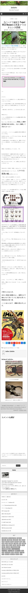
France (12, 541)
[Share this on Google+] (12, 343)
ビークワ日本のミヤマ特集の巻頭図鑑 (10, 45)
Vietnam (8, 547)
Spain (7, 545)
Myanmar (10, 543)
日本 (3, 554)
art (19, 540)
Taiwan (14, 545)
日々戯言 (22, 552)
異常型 (17, 554)
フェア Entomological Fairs (8, 505)
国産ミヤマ (17, 550)
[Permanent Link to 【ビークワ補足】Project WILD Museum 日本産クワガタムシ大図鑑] (14, 37)
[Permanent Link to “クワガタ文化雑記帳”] (14, 369)
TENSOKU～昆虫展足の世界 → (20, 410)
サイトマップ (4, 581)
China (3, 541)
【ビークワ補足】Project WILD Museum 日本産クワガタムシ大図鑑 (14, 25)
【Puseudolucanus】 (15, 547)
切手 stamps (4, 511)
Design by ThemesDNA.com (14, 591)
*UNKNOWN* (9, 540)
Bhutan (23, 540)
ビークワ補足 (16, 347)
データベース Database (7, 502)
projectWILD (10, 347)
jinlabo (6, 29)
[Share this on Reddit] (17, 343)
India (21, 541)
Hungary (16, 541)
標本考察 (12, 554)
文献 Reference (5, 519)
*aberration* (4, 538)
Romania (24, 543)
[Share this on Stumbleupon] (19, 343)
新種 (12, 552)
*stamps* (4, 540)
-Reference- (15, 540)
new (20, 543)
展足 (23, 550)
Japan (3, 543)
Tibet (23, 545)
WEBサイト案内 (14, 18)
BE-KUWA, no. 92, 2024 (7, 564)
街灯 (21, 554)
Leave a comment (20, 29)
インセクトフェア (15, 549)
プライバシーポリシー (6, 584)
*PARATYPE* (19, 538)
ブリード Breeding (6, 508)
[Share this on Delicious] (14, 345)
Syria (11, 545)
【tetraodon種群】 (6, 549)
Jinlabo (14, 7)
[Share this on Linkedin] (24, 343)
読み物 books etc (5, 530)
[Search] (27, 13)
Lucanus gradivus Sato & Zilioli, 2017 (10, 573)
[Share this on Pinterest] (14, 343)
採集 (3, 552)
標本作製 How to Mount (7, 525)
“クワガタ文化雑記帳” (14, 379)
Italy (24, 541)
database (7, 541)
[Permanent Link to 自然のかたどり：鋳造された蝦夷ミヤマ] (14, 390)
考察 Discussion (5, 528)
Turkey (3, 547)
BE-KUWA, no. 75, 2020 (7, 561)
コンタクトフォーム (6, 578)
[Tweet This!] (7, 343)
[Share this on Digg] (22, 343)
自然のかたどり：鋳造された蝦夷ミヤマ (14, 400)
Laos (6, 543)
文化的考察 (7, 552)
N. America (16, 543)
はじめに (4, 499)
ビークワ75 (4, 550)
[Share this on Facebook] (9, 343)
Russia (3, 545)
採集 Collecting (5, 513)
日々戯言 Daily (5, 522)
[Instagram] (25, 13)
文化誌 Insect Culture (7, 516)
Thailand (19, 545)
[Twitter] (23, 13)
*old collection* (12, 538)
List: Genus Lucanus (6, 567)
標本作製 (7, 554)
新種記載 (17, 552)
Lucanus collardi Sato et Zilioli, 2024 (10, 570)
